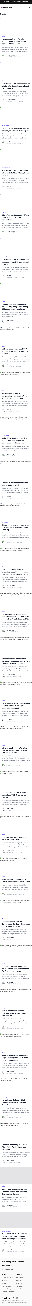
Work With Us (6, 1286)
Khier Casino (10, 1116)
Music (3, 346)
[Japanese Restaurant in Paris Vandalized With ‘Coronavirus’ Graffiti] (16, 779)
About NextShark (7, 1278)
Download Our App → (8, 1269)
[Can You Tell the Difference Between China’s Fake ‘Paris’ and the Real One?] (16, 997)
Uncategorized (6, 1231)
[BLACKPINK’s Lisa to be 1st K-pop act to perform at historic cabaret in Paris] (16, 246)
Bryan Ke (9, 186)
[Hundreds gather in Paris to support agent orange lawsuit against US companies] (16, 25)
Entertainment (6, 125)
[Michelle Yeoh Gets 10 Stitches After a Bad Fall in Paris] (16, 823)
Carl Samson (10, 142)
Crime (3, 301)
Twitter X (19, 1280)
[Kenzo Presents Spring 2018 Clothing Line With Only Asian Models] (16, 1086)
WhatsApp (19, 1283)
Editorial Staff (10, 541)
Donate (4, 1280)
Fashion (4, 1097)
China (3, 81)
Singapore (5, 522)
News (3, 36)
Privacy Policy (6, 1289)
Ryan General (10, 320)
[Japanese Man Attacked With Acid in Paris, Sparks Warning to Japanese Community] (16, 689)
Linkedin (18, 1289)
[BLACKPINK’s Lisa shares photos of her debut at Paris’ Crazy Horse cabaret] (16, 157)
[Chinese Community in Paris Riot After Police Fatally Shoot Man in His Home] (16, 1131)
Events (4, 212)
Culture (4, 567)
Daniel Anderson (11, 585)
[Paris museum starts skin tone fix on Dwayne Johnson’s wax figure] (16, 114)
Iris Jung (8, 365)
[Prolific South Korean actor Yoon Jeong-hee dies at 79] (16, 469)
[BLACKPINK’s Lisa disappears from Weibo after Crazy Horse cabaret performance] (16, 70)
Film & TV (4, 480)
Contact (4, 1283)
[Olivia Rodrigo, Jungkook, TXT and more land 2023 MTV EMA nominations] (16, 201)
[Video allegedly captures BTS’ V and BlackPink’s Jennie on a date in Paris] (16, 335)
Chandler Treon (10, 454)
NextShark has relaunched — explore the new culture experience (16, 2)
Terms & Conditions (8, 1291)
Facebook (19, 1286)
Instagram (19, 1278)
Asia (3, 919)
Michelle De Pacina (11, 55)
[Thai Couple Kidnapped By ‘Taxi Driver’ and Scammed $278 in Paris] (16, 865)
